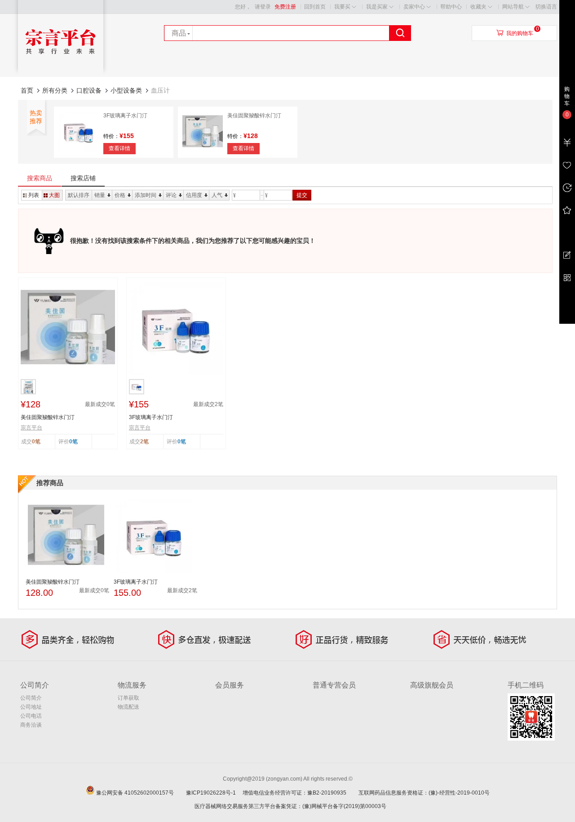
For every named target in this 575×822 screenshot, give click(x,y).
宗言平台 (31, 427)
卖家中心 (414, 7)
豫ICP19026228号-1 (213, 793)
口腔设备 (89, 90)
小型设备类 (126, 90)
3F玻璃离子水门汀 (125, 115)
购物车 (567, 96)
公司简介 (31, 698)
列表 (33, 195)
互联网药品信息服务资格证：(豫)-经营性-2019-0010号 (426, 793)
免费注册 (285, 7)
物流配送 (128, 707)
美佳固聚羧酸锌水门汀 (254, 115)
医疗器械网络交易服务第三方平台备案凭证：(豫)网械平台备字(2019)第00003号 (290, 806)
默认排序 (78, 195)
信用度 (194, 195)
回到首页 (315, 7)
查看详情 (119, 148)
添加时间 (145, 195)
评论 (171, 195)
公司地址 (31, 707)
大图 (54, 195)
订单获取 (128, 698)
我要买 (342, 7)
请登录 (263, 7)
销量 (99, 195)
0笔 (73, 441)
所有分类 (54, 90)
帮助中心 (451, 7)
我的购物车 (519, 33)
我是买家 (377, 7)
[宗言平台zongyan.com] (60, 74)
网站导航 (513, 7)
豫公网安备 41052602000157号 (140, 793)
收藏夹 (478, 7)
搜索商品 (39, 178)
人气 (217, 195)
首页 (27, 90)
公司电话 (31, 716)
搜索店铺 (83, 178)
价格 (120, 195)
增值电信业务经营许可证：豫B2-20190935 (300, 793)
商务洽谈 (31, 725)
